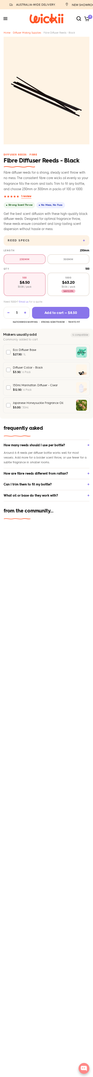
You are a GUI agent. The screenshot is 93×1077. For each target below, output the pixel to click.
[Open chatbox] (84, 1068)
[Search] (79, 18)
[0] (86, 18)
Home (7, 32)
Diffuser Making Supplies (27, 32)
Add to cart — (60, 313)
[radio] (25, 259)
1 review (26, 196)
